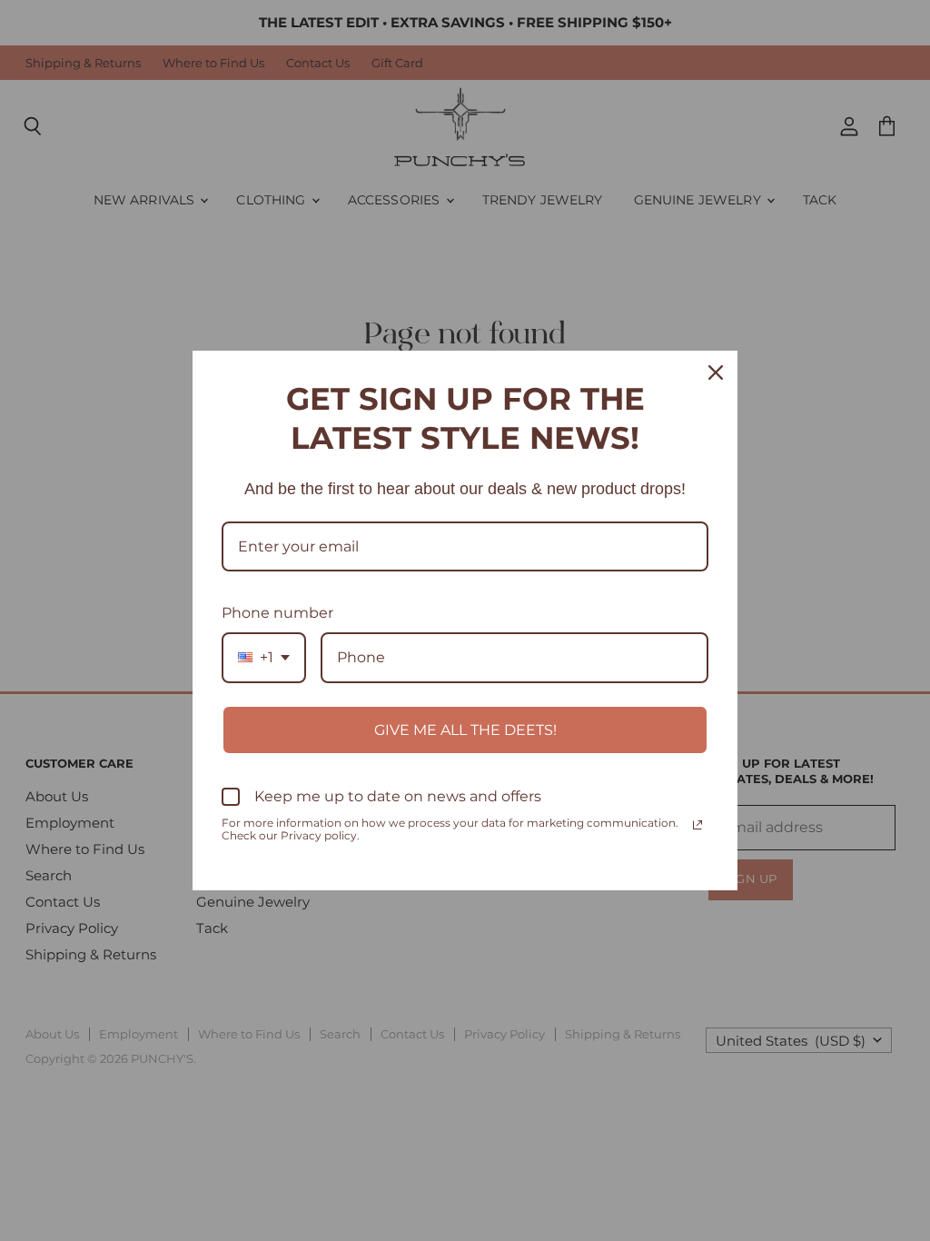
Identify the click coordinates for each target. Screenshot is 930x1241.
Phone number (277, 612)
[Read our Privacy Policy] (697, 825)
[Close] (715, 372)
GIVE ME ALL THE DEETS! (465, 730)
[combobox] (264, 657)
